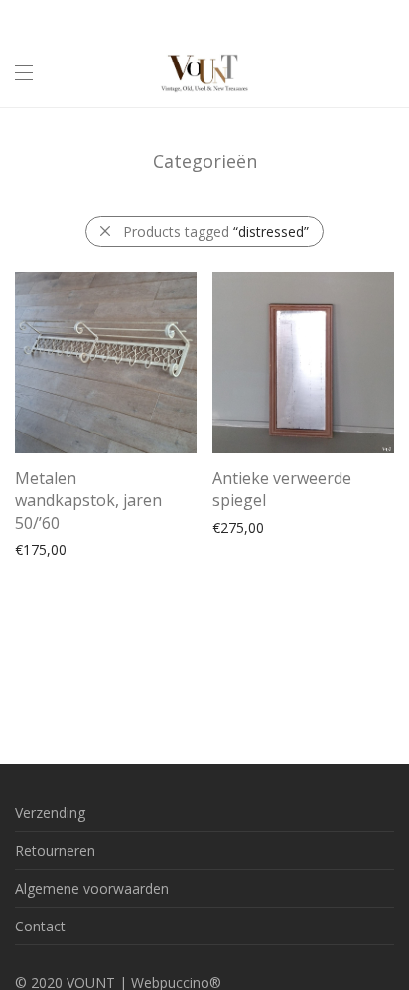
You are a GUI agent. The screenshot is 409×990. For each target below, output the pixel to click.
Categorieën (205, 161)
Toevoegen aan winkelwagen (99, 548)
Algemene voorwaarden (92, 888)
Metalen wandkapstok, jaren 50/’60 (88, 500)
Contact (40, 926)
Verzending (50, 813)
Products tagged (216, 231)
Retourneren (55, 850)
